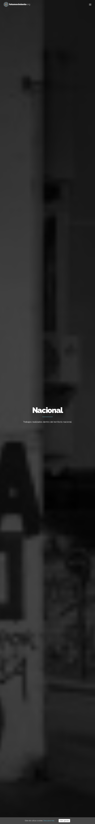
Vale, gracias (64, 821)
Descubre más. (49, 821)
